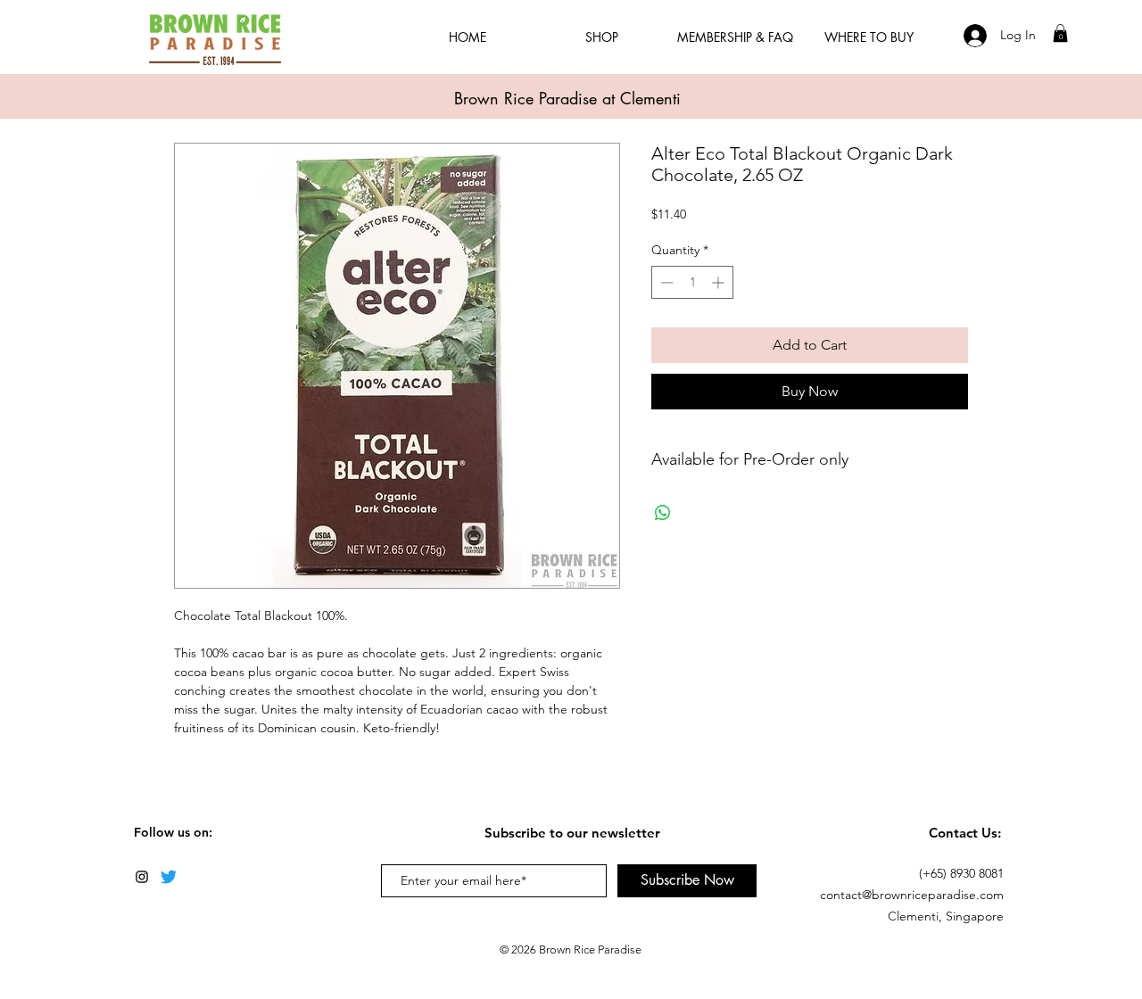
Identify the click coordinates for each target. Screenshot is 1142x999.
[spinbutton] (692, 282)
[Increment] (719, 282)
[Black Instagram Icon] (142, 877)
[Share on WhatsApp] (663, 513)
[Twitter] (169, 877)
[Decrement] (665, 282)
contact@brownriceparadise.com (912, 895)
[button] (1060, 33)
